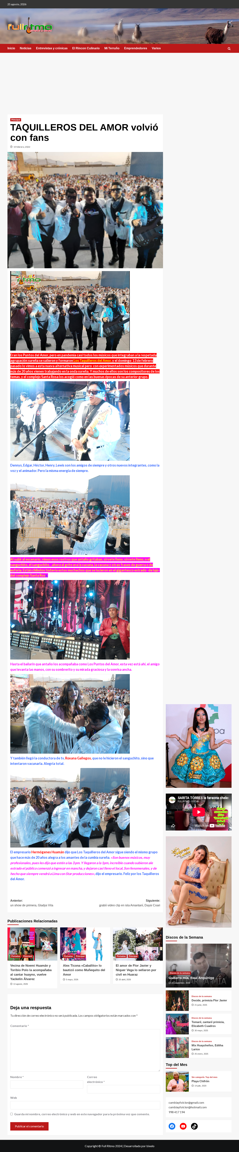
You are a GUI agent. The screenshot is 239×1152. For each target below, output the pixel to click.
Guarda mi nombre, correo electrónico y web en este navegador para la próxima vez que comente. (82, 1114)
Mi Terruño (112, 48)
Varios (156, 48)
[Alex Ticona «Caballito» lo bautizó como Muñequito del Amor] (85, 944)
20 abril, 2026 (125, 979)
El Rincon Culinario (86, 48)
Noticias (25, 48)
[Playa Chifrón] (177, 1081)
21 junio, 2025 (201, 1005)
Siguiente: (129, 903)
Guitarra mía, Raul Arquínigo (191, 978)
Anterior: (31, 903)
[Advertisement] (119, 81)
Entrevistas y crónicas (52, 48)
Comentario (19, 1025)
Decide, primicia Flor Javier (209, 1000)
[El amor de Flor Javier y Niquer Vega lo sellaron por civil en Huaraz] (138, 944)
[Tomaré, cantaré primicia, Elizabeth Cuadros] (177, 1024)
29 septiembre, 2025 (181, 983)
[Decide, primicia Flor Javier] (177, 1000)
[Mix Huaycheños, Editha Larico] (177, 1047)
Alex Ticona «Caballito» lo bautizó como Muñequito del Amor (84, 970)
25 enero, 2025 (201, 1054)
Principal (15, 120)
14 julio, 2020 (200, 1086)
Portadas (15, 956)
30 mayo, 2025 (201, 1030)
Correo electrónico (96, 1079)
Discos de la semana (180, 973)
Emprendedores (135, 48)
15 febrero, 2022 (21, 146)
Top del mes (211, 1077)
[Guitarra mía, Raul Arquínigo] (199, 966)
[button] (229, 48)
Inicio (11, 48)
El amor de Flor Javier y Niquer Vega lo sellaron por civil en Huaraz (136, 970)
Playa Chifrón (200, 1081)
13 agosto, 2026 (20, 984)
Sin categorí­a (198, 1077)
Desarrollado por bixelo (139, 1146)
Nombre (17, 1077)
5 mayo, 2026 (72, 979)
